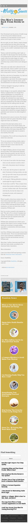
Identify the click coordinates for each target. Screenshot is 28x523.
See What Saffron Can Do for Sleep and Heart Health (12, 341)
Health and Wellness (10, 267)
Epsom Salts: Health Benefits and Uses (12, 323)
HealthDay (14, 261)
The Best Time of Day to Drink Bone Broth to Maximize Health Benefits (13, 480)
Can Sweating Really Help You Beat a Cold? (13, 376)
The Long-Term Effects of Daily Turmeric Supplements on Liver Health (14, 503)
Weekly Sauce (5, 27)
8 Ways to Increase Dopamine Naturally (11, 486)
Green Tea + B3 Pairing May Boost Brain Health (12, 428)
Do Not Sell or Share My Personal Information (17, 520)
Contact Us (22, 515)
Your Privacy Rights (5, 518)
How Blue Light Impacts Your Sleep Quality (13, 463)
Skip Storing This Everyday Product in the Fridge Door (12, 411)
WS (2, 515)
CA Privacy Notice (13, 518)
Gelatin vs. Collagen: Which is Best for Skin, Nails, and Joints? (13, 497)
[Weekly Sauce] (14, 11)
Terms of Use (20, 518)
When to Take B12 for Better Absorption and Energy (12, 306)
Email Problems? (4, 520)
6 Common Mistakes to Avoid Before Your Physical (13, 358)
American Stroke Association (14, 254)
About (6, 515)
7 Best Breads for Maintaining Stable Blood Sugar (13, 491)
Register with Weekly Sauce (13, 515)
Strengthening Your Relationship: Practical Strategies (10, 394)
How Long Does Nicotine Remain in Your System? (13, 475)
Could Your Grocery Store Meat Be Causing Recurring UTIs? (12, 508)
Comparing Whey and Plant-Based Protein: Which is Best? (12, 469)
